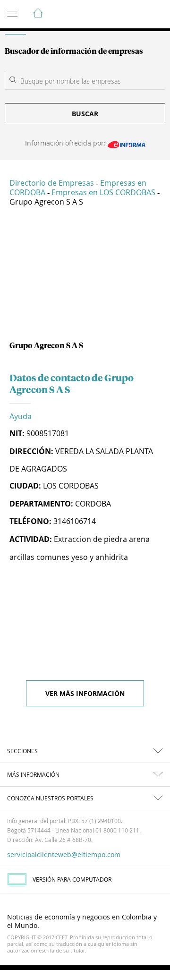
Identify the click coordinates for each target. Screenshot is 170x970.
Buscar (85, 113)
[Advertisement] (85, 277)
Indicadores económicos (134, 14)
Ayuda (20, 416)
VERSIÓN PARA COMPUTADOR (72, 879)
